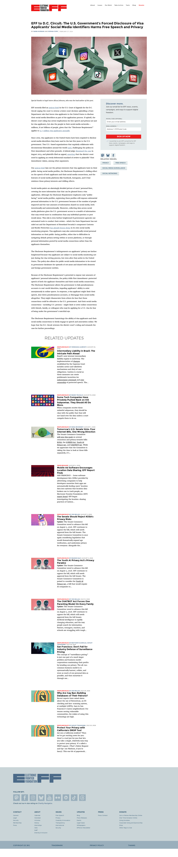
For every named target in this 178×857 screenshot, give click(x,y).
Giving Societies (124, 820)
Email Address (111, 126)
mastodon (16, 797)
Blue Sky (41, 797)
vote (62, 437)
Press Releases (82, 818)
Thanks (131, 845)
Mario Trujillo (77, 395)
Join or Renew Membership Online (130, 815)
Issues (100, 5)
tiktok (74, 797)
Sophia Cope (53, 31)
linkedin (66, 797)
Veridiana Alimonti (78, 347)
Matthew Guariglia (78, 643)
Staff (35, 830)
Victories (37, 820)
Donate (141, 5)
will (59, 437)
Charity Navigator (45, 803)
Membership (17, 822)
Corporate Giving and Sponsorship (130, 822)
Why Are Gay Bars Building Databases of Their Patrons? (72, 694)
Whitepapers (81, 825)
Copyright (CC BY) (21, 845)
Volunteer (37, 818)
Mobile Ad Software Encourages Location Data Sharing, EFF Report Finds (76, 470)
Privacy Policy (97, 845)
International (60, 825)
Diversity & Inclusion (40, 832)
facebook (24, 797)
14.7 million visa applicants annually (55, 131)
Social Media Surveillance (113, 168)
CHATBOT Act (76, 445)
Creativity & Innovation (63, 820)
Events (79, 820)
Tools (128, 5)
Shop (134, 5)
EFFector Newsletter (83, 827)
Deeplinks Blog (63, 347)
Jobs (36, 827)
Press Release (62, 465)
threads (82, 797)
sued (69, 148)
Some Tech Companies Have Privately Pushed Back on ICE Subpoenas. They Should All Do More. (74, 401)
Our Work (108, 5)
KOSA (59, 442)
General (15, 815)
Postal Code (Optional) (114, 118)
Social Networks (109, 173)
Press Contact (103, 815)
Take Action (118, 5)
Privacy (105, 163)
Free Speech (120, 163)
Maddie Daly (76, 558)
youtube (49, 797)
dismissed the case (83, 151)
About (92, 5)
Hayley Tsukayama (78, 725)
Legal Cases (81, 822)
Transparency (60, 822)
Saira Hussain (38, 31)
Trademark (57, 845)
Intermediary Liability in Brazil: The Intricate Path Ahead (76, 352)
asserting (71, 154)
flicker (57, 797)
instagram (33, 797)
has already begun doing (60, 228)
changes (76, 361)
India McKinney (77, 427)
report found (62, 497)
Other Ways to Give (125, 827)
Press (15, 825)
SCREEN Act (71, 442)
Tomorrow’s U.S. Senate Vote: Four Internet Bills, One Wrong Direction (76, 430)
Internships (38, 825)
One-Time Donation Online (128, 818)
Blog (78, 815)
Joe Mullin (75, 514)
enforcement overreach (66, 380)
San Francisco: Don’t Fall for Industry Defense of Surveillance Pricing (74, 649)
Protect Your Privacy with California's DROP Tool (71, 729)
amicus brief (54, 108)
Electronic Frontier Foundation (49, 9)
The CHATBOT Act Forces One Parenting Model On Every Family (75, 602)
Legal (15, 818)
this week (68, 437)
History (36, 822)
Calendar (37, 815)
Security (15, 820)
